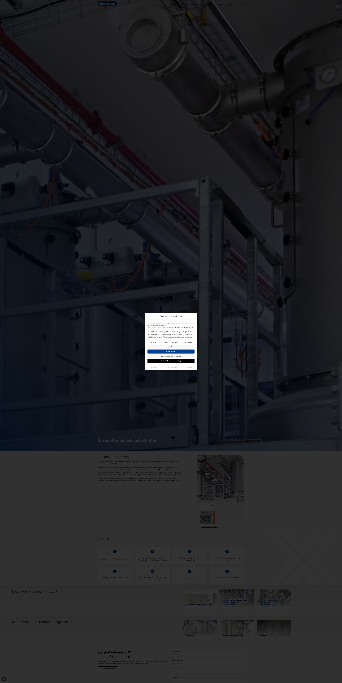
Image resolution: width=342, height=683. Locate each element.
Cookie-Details (153, 367)
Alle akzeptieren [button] (171, 351)
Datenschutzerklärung (174, 337)
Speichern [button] (171, 347)
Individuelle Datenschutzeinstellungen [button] (171, 361)
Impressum (189, 367)
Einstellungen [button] (158, 339)
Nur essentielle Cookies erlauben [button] (171, 356)
